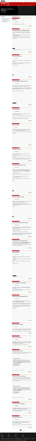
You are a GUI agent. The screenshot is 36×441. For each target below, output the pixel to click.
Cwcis (14, 438)
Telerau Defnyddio (3, 438)
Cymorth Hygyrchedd (18, 438)
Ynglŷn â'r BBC (7, 438)
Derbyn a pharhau (16, 392)
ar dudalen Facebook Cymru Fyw (21, 130)
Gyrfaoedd (29, 438)
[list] (22, 223)
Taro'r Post (16, 421)
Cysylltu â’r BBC (25, 438)
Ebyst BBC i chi (33, 438)
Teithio (8, 436)
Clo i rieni (22, 438)
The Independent (17, 339)
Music (15, 436)
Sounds (23, 436)
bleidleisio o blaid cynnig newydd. (19, 301)
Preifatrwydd (11, 438)
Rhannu (30, 120)
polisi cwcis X (15, 362)
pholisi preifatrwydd (20, 362)
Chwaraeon (2, 436)
